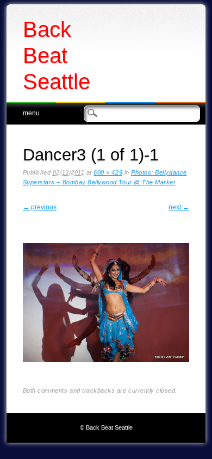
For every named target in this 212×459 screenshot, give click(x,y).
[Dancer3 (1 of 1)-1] (106, 371)
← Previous (40, 207)
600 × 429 (107, 172)
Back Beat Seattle (56, 55)
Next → (179, 207)
